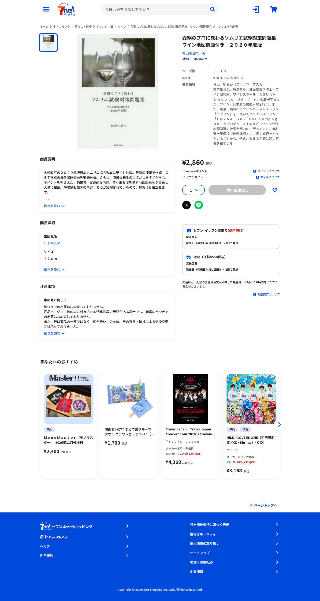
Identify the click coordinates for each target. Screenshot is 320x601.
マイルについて (270, 177)
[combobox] (160, 9)
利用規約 (46, 555)
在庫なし (241, 190)
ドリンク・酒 (104, 26)
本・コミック (61, 26)
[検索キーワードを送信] (212, 9)
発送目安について (268, 294)
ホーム (44, 26)
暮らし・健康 (83, 26)
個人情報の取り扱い (205, 543)
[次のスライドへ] (279, 424)
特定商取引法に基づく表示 (209, 524)
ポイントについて (268, 171)
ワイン (122, 26)
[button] (48, 42)
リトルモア (52, 243)
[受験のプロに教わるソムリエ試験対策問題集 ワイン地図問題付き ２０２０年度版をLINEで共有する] (198, 205)
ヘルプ (45, 546)
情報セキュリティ (203, 534)
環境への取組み (201, 562)
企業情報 (196, 571)
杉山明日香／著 (193, 53)
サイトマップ (200, 552)
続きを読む (52, 205)
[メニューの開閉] (46, 9)
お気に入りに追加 (275, 190)
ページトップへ (265, 505)
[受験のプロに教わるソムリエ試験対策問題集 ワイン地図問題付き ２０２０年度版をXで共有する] (186, 205)
